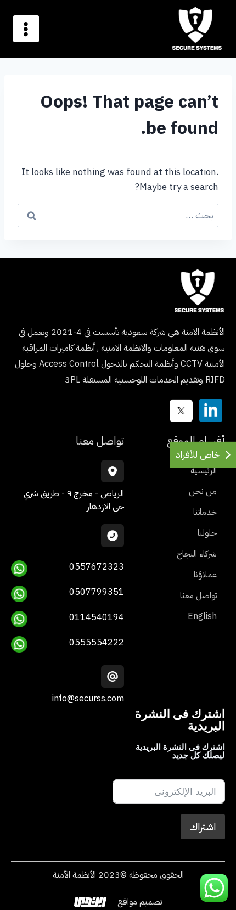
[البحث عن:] (118, 215)
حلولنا (207, 533)
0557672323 (96, 567)
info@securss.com (88, 698)
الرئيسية (203, 470)
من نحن (203, 491)
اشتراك (203, 826)
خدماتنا (205, 512)
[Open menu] (26, 29)
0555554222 (96, 642)
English (202, 616)
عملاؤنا (205, 574)
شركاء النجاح (197, 553)
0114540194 (96, 617)
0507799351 (96, 592)
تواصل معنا (198, 595)
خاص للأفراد (198, 455)
